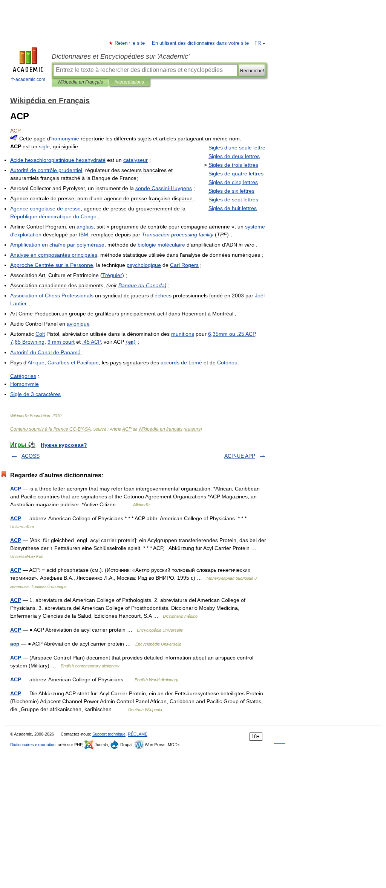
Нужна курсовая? (64, 445)
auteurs (193, 429)
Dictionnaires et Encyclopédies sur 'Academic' (120, 56)
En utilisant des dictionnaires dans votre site (200, 43)
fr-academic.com (28, 79)
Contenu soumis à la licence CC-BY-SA (50, 429)
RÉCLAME (137, 734)
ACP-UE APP (239, 456)
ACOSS (30, 456)
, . (231, 334)
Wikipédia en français (160, 429)
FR (257, 43)
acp (15, 644)
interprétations (129, 82)
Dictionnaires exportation (32, 744)
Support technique (109, 734)
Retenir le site (130, 43)
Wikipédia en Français (80, 82)
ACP (127, 429)
